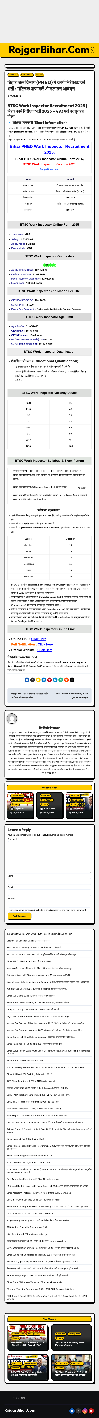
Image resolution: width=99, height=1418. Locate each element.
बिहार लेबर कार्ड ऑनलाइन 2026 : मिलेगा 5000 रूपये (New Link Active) (37, 1241)
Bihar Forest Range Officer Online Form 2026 (29, 1155)
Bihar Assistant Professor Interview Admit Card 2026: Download (39, 1193)
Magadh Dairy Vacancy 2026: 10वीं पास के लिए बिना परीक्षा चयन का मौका (38, 1220)
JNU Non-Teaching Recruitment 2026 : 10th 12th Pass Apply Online (40, 1289)
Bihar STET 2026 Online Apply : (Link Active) (29, 961)
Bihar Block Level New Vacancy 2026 (25, 1060)
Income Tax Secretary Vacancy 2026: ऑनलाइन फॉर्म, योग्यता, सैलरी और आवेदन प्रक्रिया (45, 1030)
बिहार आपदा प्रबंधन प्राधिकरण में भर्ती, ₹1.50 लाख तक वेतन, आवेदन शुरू (35, 1108)
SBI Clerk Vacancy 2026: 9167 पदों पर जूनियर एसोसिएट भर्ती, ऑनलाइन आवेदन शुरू (41, 954)
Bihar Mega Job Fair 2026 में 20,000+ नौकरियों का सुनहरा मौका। (35, 1044)
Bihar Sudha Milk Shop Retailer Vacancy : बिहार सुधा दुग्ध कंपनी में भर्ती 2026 (41, 1037)
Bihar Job (13, 75)
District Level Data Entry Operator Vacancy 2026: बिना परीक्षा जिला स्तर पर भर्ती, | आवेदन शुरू (48, 982)
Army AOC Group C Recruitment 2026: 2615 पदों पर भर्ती (33, 1009)
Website (11, 898)
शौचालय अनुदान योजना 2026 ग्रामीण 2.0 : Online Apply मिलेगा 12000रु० (37, 1088)
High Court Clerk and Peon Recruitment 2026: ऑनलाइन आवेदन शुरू (38, 1016)
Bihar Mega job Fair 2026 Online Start (25, 1139)
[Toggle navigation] (7, 50)
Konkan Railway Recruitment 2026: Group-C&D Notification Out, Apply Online (45, 1067)
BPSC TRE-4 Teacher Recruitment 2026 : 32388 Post (33, 1102)
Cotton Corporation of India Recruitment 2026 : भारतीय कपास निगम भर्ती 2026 (43, 1248)
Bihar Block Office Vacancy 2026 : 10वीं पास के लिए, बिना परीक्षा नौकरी (38, 1002)
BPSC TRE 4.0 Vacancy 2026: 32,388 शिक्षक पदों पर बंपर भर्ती (34, 947)
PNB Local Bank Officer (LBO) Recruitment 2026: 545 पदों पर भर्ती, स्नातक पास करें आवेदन (47, 1186)
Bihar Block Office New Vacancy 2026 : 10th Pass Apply (34, 1282)
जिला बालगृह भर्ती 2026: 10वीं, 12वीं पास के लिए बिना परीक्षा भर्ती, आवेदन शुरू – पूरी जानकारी (42, 1268)
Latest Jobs (17, 796)
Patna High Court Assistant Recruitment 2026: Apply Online (37, 1115)
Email (10, 887)
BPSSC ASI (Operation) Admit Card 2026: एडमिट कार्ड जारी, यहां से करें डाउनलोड (42, 1261)
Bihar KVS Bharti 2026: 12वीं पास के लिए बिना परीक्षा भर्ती (31, 996)
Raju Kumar (51, 727)
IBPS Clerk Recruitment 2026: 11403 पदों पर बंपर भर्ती (31, 1081)
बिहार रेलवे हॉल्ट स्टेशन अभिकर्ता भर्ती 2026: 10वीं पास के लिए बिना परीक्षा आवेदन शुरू (39, 968)
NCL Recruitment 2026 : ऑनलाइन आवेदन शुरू (27, 1234)
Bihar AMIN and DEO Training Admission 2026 (29, 1074)
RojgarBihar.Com (49, 49)
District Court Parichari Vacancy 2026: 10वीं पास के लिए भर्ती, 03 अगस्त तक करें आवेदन (45, 1122)
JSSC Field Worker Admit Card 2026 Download (30, 1213)
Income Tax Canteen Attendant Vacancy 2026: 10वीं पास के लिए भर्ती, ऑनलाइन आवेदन (45, 1023)
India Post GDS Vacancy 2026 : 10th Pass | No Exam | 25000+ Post (39, 934)
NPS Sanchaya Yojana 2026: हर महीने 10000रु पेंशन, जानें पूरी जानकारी (37, 1275)
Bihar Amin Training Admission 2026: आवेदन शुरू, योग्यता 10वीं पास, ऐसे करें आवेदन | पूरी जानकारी (49, 1206)
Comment (13, 839)
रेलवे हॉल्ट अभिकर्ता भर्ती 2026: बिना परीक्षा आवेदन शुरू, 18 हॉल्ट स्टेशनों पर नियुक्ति (39, 975)
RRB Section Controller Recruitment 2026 (27, 1227)
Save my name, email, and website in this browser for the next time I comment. (48, 910)
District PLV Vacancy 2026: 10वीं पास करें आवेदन (28, 941)
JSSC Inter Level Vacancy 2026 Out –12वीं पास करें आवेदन (33, 1200)
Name (10, 876)
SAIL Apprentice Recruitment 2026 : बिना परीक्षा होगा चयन (33, 1179)
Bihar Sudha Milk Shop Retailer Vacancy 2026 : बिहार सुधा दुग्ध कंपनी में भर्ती (41, 1255)
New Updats (26, 75)
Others (39, 75)
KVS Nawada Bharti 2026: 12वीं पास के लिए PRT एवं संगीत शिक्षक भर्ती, (37, 989)
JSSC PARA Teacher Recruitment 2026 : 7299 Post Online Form (38, 1095)
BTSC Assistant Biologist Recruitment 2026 (29, 1162)
